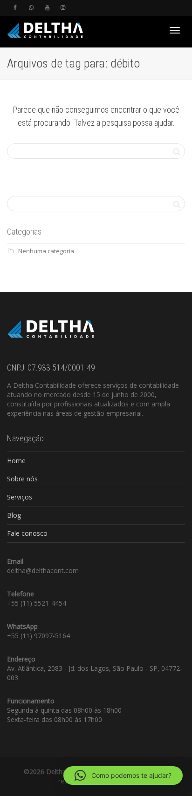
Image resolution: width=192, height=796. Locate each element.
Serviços (19, 496)
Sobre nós (22, 478)
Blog (14, 515)
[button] (123, 775)
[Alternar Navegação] (175, 30)
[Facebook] (15, 7)
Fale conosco (27, 533)
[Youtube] (47, 7)
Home (16, 460)
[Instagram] (62, 7)
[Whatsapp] (31, 7)
